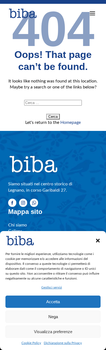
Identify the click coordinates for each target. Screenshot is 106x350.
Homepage (70, 122)
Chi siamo (17, 225)
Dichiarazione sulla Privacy (63, 343)
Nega (53, 316)
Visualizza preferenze (53, 331)
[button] (98, 240)
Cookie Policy (31, 343)
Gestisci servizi (51, 287)
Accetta (53, 301)
